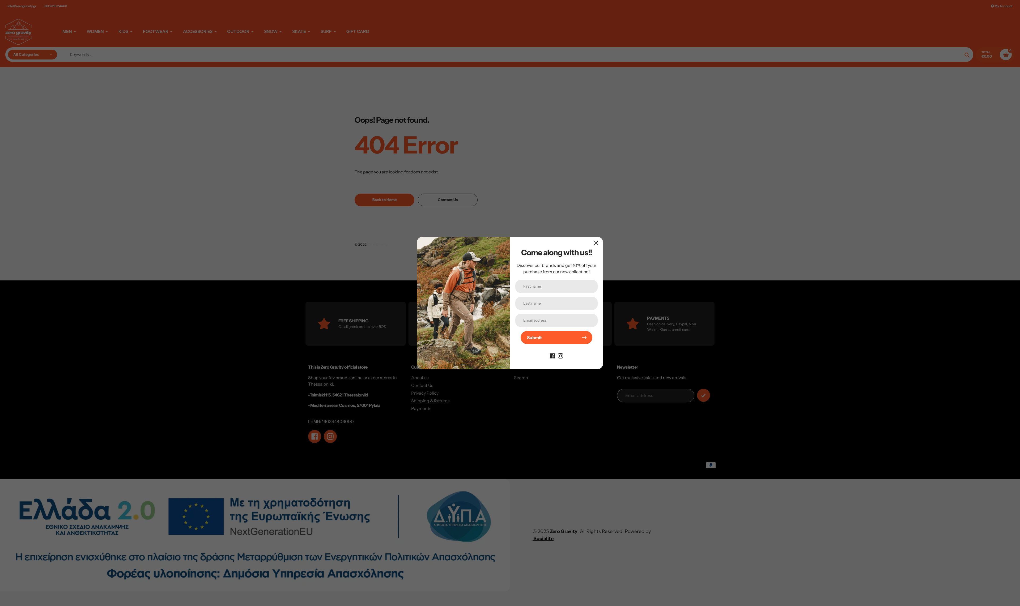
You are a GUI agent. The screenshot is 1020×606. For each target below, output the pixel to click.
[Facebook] (552, 355)
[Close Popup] (596, 243)
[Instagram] (560, 355)
